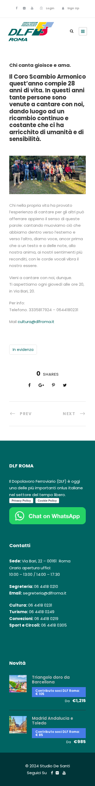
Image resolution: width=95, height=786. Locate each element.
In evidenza (23, 349)
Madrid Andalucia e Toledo (52, 721)
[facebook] (16, 8)
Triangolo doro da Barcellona (51, 679)
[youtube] (32, 8)
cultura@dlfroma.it (36, 321)
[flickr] (24, 8)
